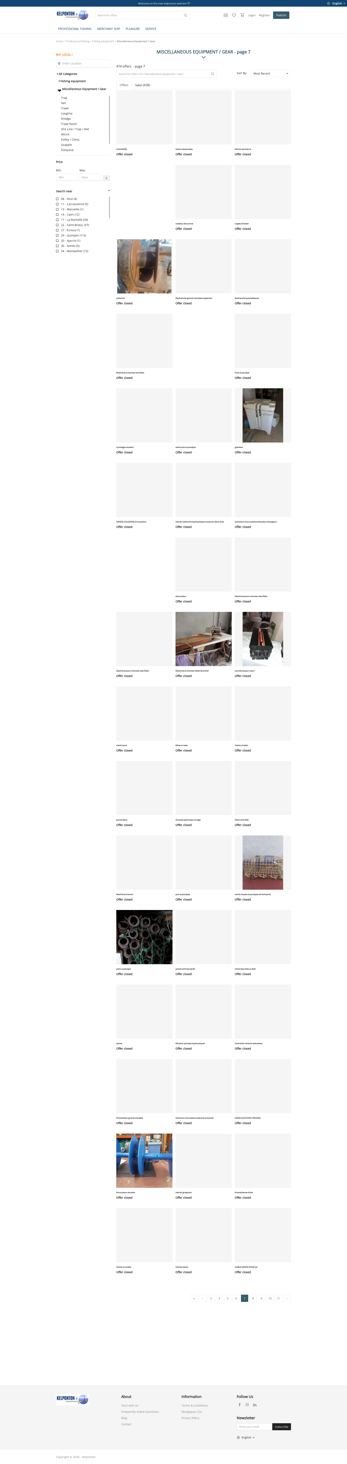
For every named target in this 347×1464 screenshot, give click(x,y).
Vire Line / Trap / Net (75, 129)
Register (264, 15)
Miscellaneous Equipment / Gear (136, 41)
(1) (72, 209)
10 (269, 1298)
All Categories (68, 74)
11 (278, 1298)
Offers (124, 85)
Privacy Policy (190, 1418)
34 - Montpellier (72, 251)
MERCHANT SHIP (108, 29)
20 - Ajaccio (68, 240)
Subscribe (281, 1427)
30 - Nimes (68, 246)
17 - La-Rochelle (71, 220)
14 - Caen (67, 214)
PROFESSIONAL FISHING (75, 29)
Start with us (129, 1405)
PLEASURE (133, 29)
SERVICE (150, 29)
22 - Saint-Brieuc (72, 225)
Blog (124, 1418)
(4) (69, 199)
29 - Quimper (70, 235)
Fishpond (67, 150)
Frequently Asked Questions (140, 1412)
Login (252, 15)
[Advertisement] (83, 321)
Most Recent (261, 73)
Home (59, 41)
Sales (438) (142, 85)
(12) (70, 214)
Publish (281, 15)
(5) (74, 204)
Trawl (64, 108)
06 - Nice (67, 199)
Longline (66, 113)
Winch (65, 134)
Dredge (66, 119)
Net (63, 103)
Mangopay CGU (192, 1412)
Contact (126, 1424)
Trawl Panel (69, 124)
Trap (64, 98)
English (337, 3)
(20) (74, 220)
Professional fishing (77, 41)
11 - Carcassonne (72, 204)
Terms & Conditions (195, 1405)
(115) (73, 235)
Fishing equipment (103, 41)
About (126, 1396)
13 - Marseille (70, 209)
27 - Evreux (68, 230)
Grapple (66, 145)
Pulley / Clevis (70, 139)
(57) (75, 225)
